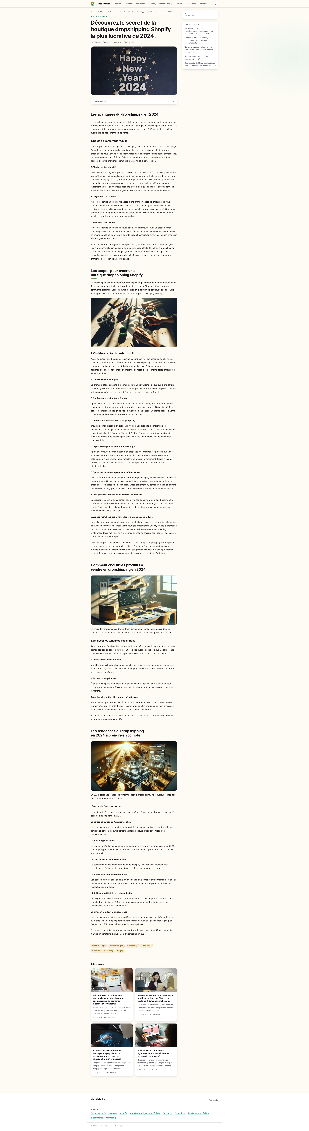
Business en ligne (116, 946)
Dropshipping (132, 946)
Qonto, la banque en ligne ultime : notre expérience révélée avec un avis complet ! (199, 49)
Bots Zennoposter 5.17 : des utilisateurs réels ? (196, 57)
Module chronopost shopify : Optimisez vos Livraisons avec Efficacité (196, 40)
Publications (102, 12)
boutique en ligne (100, 17)
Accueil (118, 4)
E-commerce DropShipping (135, 4)
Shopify (153, 4)
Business (192, 4)
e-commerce (146, 946)
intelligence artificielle (198, 1113)
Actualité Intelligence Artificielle (172, 4)
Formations (203, 4)
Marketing (111, 1118)
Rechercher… (190, 15)
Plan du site (213, 1100)
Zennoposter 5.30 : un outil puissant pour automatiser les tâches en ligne (200, 64)
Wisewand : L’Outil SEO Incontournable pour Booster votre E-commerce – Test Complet (199, 31)
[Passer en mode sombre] (215, 3)
